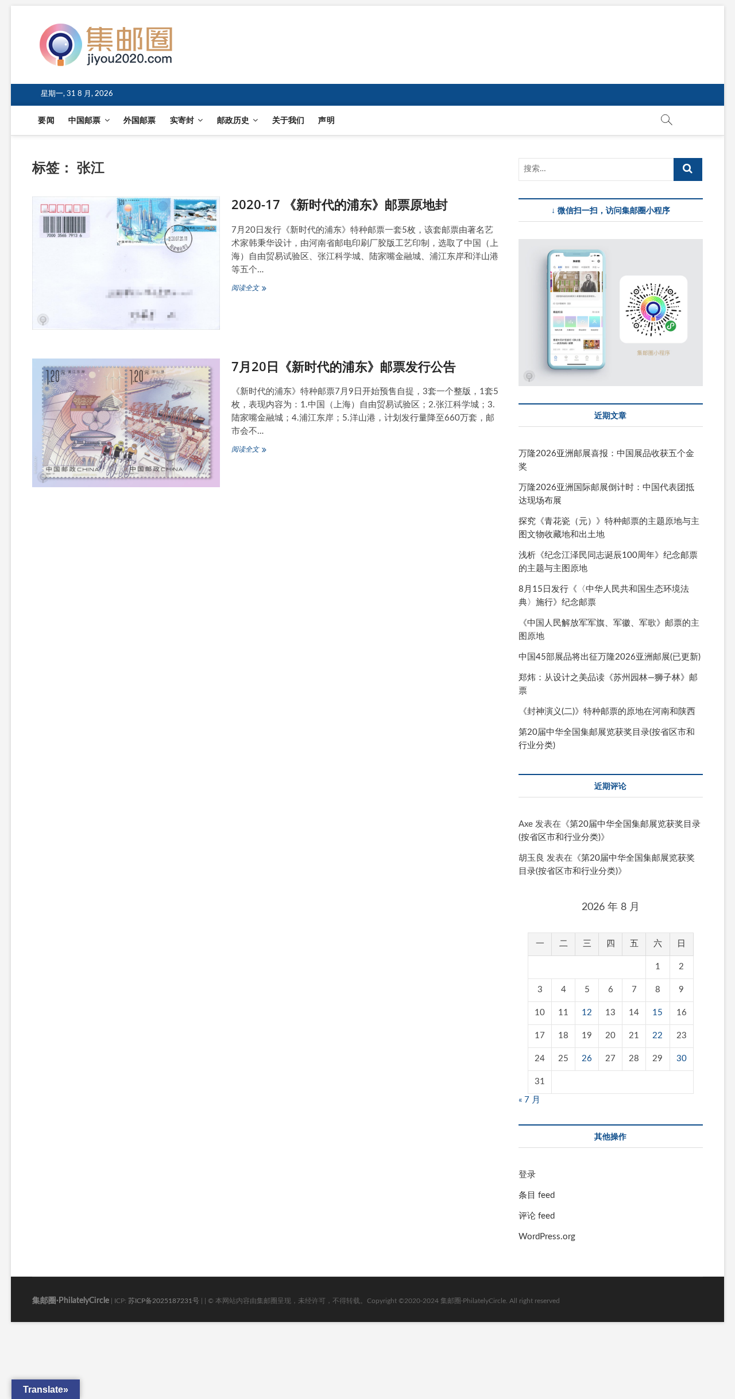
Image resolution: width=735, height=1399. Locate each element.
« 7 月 (529, 1100)
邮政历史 (233, 121)
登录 (527, 1174)
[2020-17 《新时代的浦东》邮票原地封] (126, 263)
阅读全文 (254, 289)
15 (657, 1012)
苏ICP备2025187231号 (163, 1300)
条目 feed (537, 1195)
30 (681, 1058)
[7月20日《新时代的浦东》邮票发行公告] (126, 423)
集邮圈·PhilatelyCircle (70, 1301)
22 (657, 1035)
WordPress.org (547, 1236)
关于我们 (288, 121)
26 (587, 1058)
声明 (326, 121)
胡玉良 (531, 858)
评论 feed (537, 1216)
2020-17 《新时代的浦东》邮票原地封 (339, 204)
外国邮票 (139, 121)
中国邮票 (84, 121)
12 (587, 1012)
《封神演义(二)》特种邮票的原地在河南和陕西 (607, 711)
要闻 (46, 121)
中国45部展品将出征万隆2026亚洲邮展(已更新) (610, 657)
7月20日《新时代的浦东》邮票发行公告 (343, 366)
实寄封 (182, 121)
